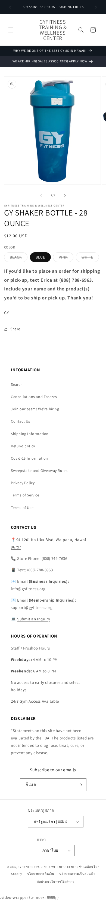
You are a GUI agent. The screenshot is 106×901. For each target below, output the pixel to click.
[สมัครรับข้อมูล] (80, 784)
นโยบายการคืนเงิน (40, 874)
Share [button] (15, 328)
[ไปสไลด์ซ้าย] (41, 195)
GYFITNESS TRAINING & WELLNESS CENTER (48, 867)
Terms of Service (25, 495)
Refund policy (23, 446)
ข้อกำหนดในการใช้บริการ (55, 882)
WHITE (90, 258)
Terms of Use (22, 507)
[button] (11, 30)
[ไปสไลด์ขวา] (65, 195)
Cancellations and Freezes (34, 396)
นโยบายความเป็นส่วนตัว (77, 874)
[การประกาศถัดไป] (96, 7)
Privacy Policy (23, 482)
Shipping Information (30, 433)
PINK (66, 258)
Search (17, 384)
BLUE (40, 257)
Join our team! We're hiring (35, 408)
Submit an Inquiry (33, 618)
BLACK (18, 258)
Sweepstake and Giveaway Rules (39, 470)
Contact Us (20, 421)
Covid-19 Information (29, 458)
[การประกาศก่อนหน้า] (10, 7)
